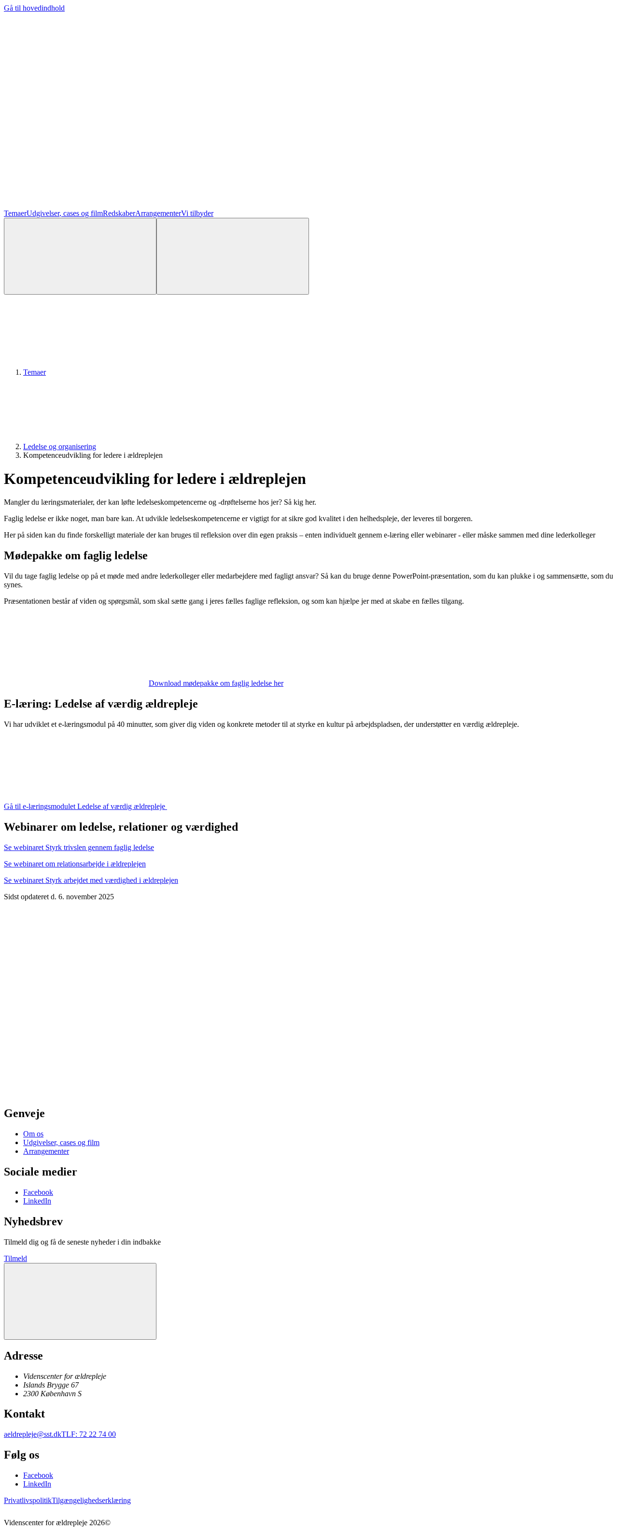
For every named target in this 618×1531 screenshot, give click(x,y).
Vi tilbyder (197, 213)
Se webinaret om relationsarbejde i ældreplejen (75, 864)
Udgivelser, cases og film (65, 213)
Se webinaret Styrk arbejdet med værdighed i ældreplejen (91, 880)
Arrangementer (158, 213)
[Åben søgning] (80, 256)
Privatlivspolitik (28, 1500)
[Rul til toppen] (80, 1301)
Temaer (15, 213)
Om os (33, 1134)
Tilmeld (15, 1258)
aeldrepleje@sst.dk (32, 1434)
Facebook (38, 1192)
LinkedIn (37, 1201)
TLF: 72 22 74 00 (88, 1434)
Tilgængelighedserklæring (91, 1500)
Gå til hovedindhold (34, 8)
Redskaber (119, 213)
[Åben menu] (232, 256)
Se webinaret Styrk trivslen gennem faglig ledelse (79, 847)
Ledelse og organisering (59, 446)
